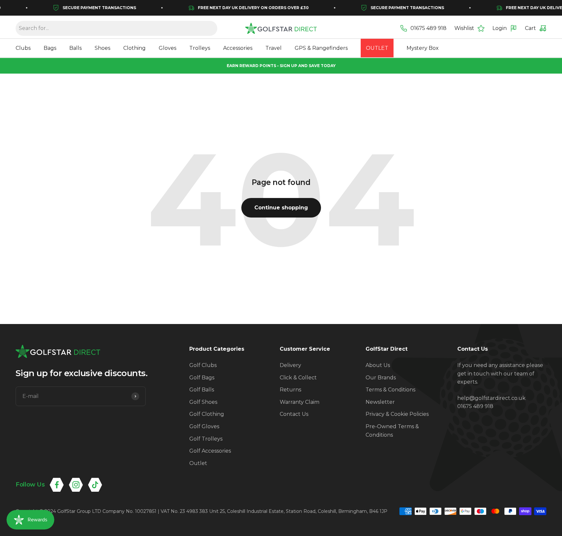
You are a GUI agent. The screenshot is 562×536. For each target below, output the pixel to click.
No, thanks (376, 347)
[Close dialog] (399, 211)
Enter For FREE (323, 314)
